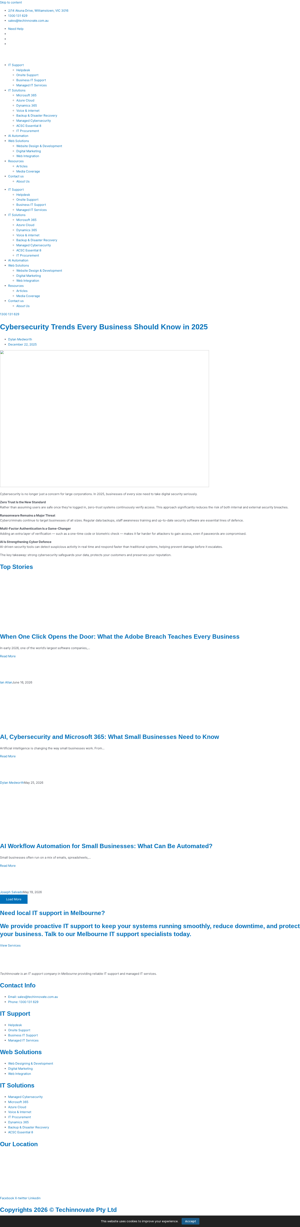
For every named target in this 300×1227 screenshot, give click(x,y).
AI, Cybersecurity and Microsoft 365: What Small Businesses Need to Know (109, 736)
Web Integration (27, 156)
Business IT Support (31, 80)
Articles (22, 166)
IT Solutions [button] (17, 90)
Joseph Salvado (11, 892)
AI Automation (18, 136)
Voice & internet (27, 111)
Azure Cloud (25, 100)
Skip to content (11, 2)
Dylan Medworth (12, 783)
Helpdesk (23, 70)
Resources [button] (16, 161)
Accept (190, 1221)
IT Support (15, 1013)
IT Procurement (27, 131)
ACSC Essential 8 (28, 126)
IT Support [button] (16, 65)
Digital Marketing (28, 151)
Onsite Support (27, 75)
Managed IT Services (31, 85)
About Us (23, 181)
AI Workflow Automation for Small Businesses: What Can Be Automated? (106, 846)
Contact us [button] (16, 176)
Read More (8, 656)
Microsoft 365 (26, 95)
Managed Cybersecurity (33, 121)
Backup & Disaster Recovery (36, 115)
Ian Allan (6, 682)
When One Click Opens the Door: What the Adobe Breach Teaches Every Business (120, 636)
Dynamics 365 (26, 105)
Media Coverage (28, 171)
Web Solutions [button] (18, 141)
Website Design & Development (39, 146)
